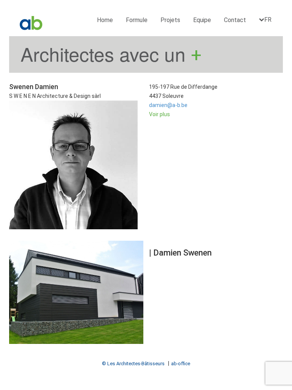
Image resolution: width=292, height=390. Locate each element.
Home (105, 20)
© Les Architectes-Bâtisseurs (133, 363)
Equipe (202, 20)
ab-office (180, 363)
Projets (170, 20)
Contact (235, 20)
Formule (137, 20)
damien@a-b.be (168, 105)
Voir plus (159, 114)
